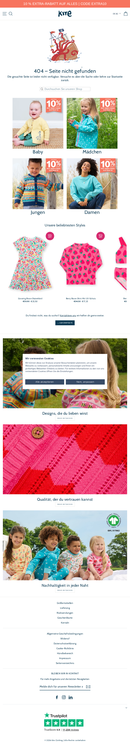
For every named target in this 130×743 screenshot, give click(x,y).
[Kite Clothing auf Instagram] (64, 697)
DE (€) (115, 14)
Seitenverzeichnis (65, 663)
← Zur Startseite (65, 323)
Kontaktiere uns (68, 315)
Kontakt (65, 622)
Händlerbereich (65, 653)
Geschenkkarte (64, 617)
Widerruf (65, 638)
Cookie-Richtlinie (65, 648)
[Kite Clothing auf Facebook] (57, 697)
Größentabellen (65, 603)
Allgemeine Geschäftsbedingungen (65, 633)
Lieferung (65, 608)
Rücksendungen (65, 612)
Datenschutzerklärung (65, 643)
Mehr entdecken (65, 418)
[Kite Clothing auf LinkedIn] (70, 697)
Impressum (65, 658)
